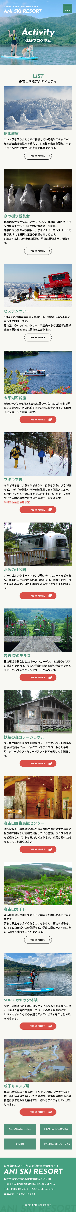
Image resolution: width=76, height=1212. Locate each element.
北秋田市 (20, 1143)
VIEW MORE (37, 155)
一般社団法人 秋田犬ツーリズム (56, 1143)
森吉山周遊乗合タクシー (20, 1129)
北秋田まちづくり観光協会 (56, 1129)
